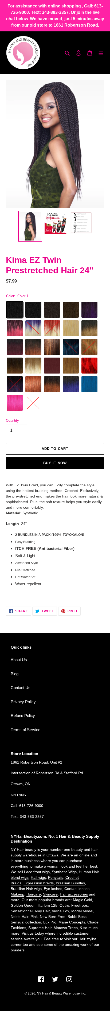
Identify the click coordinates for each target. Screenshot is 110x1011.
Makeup (17, 894)
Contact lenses (76, 888)
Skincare (50, 894)
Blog (14, 674)
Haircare (33, 894)
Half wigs (38, 877)
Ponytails (55, 877)
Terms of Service (25, 729)
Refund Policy (23, 715)
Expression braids (38, 883)
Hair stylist (87, 939)
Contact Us (20, 687)
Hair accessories (74, 894)
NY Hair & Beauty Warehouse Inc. (61, 993)
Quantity (12, 420)
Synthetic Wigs (64, 872)
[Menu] (101, 53)
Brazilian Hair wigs (26, 888)
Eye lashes (53, 888)
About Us (19, 659)
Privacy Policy (23, 701)
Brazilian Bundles (70, 883)
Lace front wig (36, 872)
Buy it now (55, 463)
